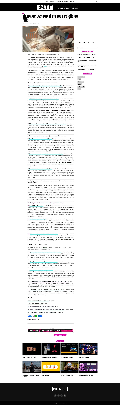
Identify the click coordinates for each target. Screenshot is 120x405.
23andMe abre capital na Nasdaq (35, 303)
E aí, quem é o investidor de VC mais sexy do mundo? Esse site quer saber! (46, 309)
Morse (79, 79)
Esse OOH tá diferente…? (36, 206)
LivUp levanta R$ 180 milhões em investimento (44, 262)
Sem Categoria (81, 86)
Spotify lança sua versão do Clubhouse (40, 139)
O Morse (72, 1)
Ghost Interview (81, 76)
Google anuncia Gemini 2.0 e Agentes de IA (86, 69)
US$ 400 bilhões (66, 107)
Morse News (80, 81)
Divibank (44, 247)
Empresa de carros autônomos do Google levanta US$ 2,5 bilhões (49, 281)
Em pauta (52, 1)
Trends (79, 89)
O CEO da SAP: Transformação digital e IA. (86, 54)
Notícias (80, 84)
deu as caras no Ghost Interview (64, 162)
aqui (45, 66)
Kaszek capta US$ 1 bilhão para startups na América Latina (47, 289)
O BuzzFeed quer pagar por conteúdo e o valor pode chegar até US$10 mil (49, 110)
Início (47, 1)
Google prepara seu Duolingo (38, 219)
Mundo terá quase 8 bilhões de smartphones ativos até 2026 (45, 85)
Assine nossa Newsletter (62, 1)
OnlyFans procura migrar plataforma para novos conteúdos (46, 153)
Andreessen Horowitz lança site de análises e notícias (41, 312)
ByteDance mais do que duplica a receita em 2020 (44, 99)
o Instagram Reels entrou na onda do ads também (58, 239)
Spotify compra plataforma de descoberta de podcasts (45, 252)
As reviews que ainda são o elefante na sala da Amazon (41, 306)
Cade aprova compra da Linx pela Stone (40, 168)
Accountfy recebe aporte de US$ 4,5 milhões (38, 300)
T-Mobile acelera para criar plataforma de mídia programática (47, 123)
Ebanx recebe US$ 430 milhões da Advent (41, 270)
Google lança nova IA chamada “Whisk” (86, 57)
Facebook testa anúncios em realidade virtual (44, 234)
